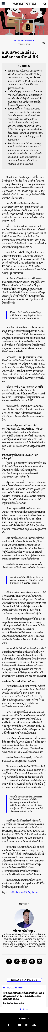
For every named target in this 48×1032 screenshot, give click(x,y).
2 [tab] (24, 1008)
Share (43, 43)
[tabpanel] (24, 996)
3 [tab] (27, 1008)
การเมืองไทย (14, 892)
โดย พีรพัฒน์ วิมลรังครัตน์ (13, 1003)
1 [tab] (21, 1008)
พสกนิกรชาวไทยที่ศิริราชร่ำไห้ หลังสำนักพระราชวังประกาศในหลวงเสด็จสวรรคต (23, 996)
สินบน (35, 892)
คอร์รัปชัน (26, 892)
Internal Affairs (13, 988)
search (45, 4)
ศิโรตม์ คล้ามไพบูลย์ (24, 931)
